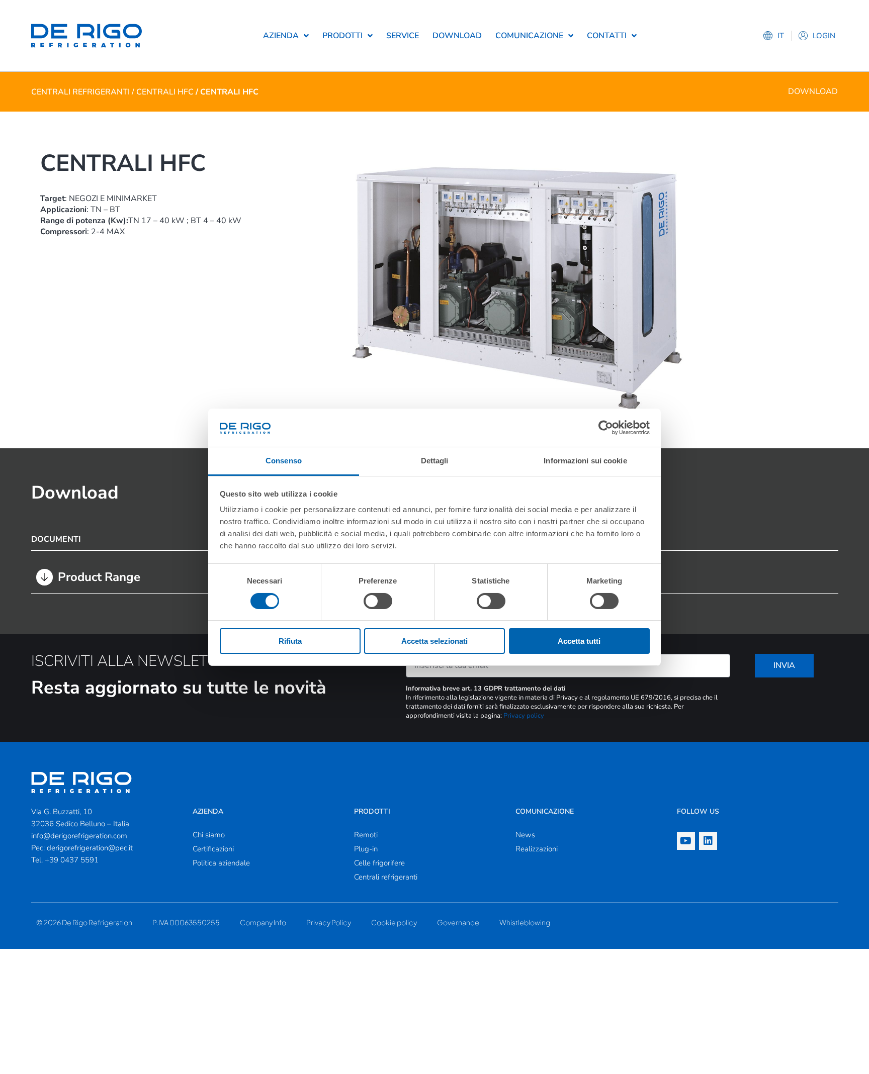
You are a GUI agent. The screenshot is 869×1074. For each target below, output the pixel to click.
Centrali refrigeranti (80, 91)
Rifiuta (290, 641)
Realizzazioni (536, 849)
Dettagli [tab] (435, 460)
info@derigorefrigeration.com (79, 836)
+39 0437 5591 (72, 860)
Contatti (607, 35)
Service (402, 35)
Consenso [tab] (284, 460)
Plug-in (366, 849)
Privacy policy (523, 715)
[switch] (378, 601)
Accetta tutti (579, 641)
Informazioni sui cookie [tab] (585, 460)
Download (457, 35)
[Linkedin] (708, 841)
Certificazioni (213, 849)
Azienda (281, 35)
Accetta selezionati (434, 641)
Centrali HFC (165, 91)
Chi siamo (209, 835)
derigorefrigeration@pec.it (90, 848)
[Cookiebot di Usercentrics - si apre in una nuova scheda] (606, 427)
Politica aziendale (221, 863)
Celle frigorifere (379, 863)
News (525, 835)
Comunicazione (529, 35)
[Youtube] (686, 841)
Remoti (366, 835)
